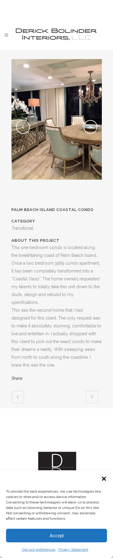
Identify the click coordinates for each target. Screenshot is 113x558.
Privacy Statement (73, 549)
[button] (104, 479)
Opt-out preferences (38, 549)
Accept (57, 535)
